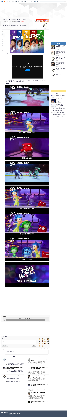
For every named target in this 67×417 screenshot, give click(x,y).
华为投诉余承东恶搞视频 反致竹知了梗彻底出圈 (14, 375)
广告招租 (13, 413)
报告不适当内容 (17, 413)
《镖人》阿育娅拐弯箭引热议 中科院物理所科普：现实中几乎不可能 (60, 46)
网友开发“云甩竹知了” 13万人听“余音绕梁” (13, 378)
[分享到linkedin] (3, 50)
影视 (13, 1)
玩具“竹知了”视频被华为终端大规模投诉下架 (13, 381)
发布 (34, 345)
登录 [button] (2, 338)
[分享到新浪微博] (3, 35)
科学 (28, 1)
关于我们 (10, 413)
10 (51, 119)
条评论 (23, 21)
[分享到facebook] (3, 46)
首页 (10, 1)
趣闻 (25, 1)
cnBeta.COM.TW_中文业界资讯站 (4, 1)
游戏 (19, 1)
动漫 (22, 1)
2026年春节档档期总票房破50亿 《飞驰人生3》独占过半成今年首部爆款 (60, 63)
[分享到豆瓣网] (3, 43)
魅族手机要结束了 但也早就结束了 (57, 110)
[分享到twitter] (3, 48)
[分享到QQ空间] (3, 37)
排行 (37, 1)
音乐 (16, 1)
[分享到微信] (3, 41)
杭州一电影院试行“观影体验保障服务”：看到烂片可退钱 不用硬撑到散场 (60, 52)
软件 (31, 1)
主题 (34, 1)
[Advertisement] (33, 10)
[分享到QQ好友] (3, 39)
